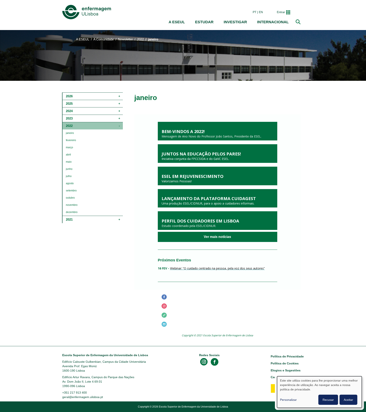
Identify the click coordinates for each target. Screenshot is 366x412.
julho (69, 176)
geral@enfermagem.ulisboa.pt (82, 397)
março (69, 147)
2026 (69, 96)
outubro (70, 197)
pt (254, 12)
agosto (70, 183)
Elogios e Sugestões (286, 370)
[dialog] (319, 392)
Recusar (328, 399)
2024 (69, 111)
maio (69, 161)
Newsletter (125, 39)
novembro (72, 204)
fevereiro (71, 140)
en (261, 12)
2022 (140, 39)
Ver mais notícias (217, 237)
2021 (69, 219)
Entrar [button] (281, 12)
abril (68, 154)
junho (69, 169)
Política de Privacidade (287, 356)
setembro (71, 190)
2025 (69, 103)
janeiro (70, 133)
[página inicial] (87, 12)
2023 (69, 118)
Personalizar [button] (288, 399)
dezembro (72, 212)
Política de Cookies (285, 363)
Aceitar (348, 399)
